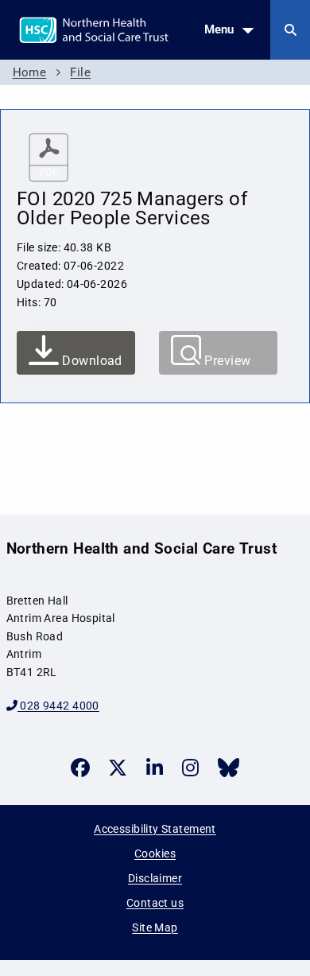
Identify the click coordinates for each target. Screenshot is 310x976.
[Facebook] (80, 767)
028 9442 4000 (58, 705)
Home (30, 72)
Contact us (155, 902)
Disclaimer (155, 878)
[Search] (290, 30)
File (80, 72)
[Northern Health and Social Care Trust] (134, 28)
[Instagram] (190, 767)
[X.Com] (117, 767)
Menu (219, 29)
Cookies (155, 853)
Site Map (154, 927)
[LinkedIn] (154, 767)
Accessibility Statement (155, 828)
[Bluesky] (228, 767)
